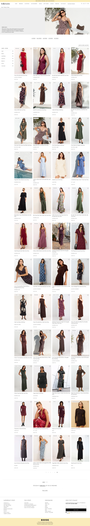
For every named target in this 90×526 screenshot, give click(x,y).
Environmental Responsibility (30, 505)
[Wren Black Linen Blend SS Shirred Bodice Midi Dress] (61, 130)
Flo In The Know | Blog (29, 506)
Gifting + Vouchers (49, 512)
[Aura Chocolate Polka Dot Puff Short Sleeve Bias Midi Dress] (61, 342)
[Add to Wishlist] (31, 48)
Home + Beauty (48, 511)
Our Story (26, 502)
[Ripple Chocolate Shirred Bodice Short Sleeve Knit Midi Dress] (80, 378)
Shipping (5, 507)
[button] (7, 51)
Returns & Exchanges (8, 508)
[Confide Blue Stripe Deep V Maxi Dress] (80, 164)
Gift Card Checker (7, 505)
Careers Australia (7, 513)
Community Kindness (28, 504)
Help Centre (6, 506)
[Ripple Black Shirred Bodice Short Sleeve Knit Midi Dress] (23, 200)
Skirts (46, 505)
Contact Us (6, 502)
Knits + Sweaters (48, 508)
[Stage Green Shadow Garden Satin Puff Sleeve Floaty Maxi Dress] (61, 378)
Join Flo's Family (71, 500)
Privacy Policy (6, 512)
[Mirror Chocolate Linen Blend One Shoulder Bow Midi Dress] (80, 307)
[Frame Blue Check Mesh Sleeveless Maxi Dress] (42, 271)
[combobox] (83, 45)
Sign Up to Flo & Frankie (29, 507)
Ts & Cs (5, 511)
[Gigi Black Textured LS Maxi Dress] (80, 448)
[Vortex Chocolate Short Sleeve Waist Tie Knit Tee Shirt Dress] (61, 271)
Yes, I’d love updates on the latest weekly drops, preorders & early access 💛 (76, 513)
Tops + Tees (47, 504)
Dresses (42, 485)
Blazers (46, 507)
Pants (46, 506)
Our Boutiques (7, 504)
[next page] (57, 472)
